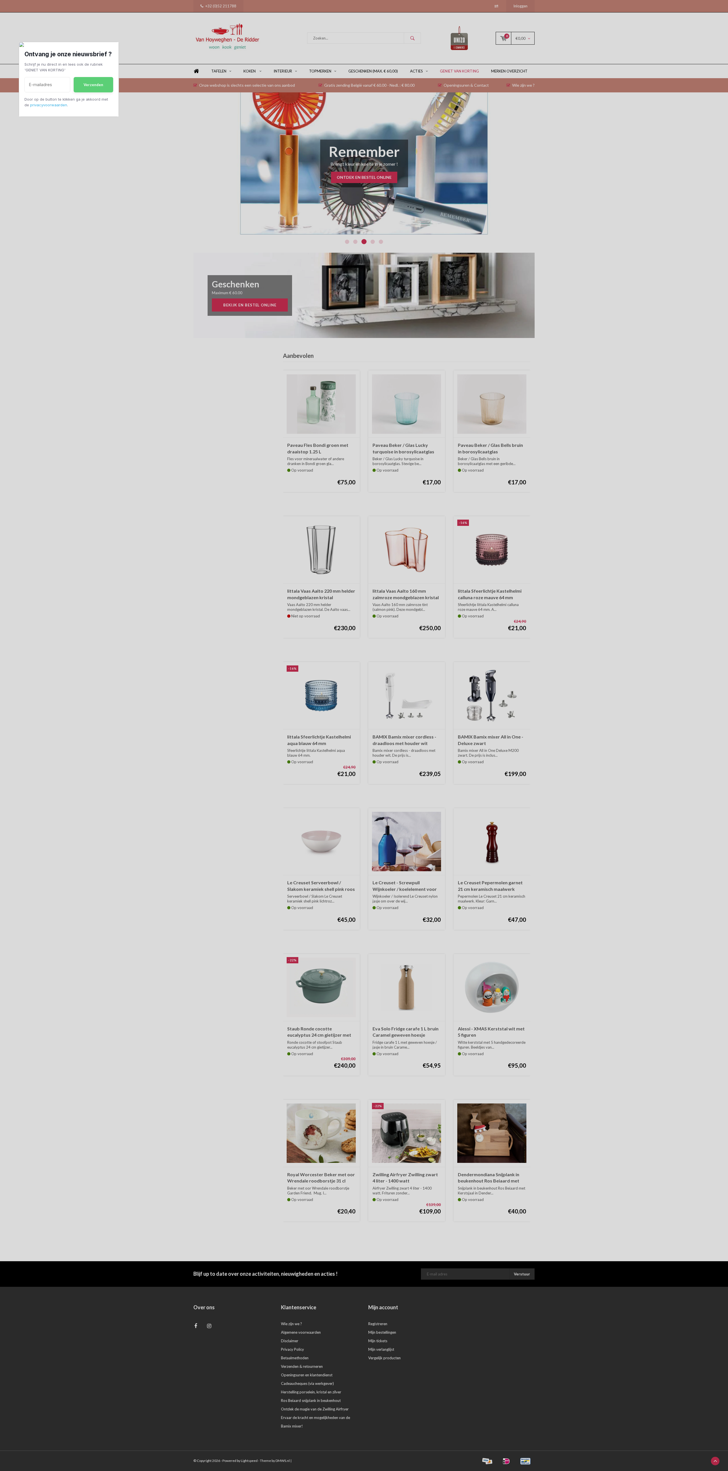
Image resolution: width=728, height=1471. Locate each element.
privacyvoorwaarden (48, 105)
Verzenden (93, 84)
